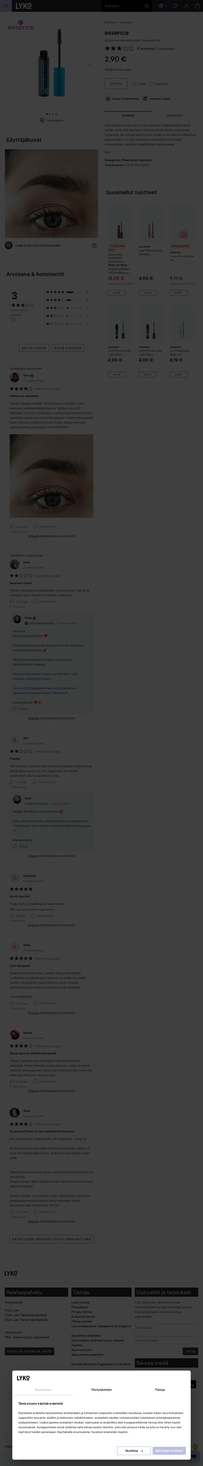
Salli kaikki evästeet (169, 1451)
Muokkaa (131, 1451)
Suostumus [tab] (43, 1390)
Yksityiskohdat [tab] (101, 1390)
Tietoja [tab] (160, 1390)
